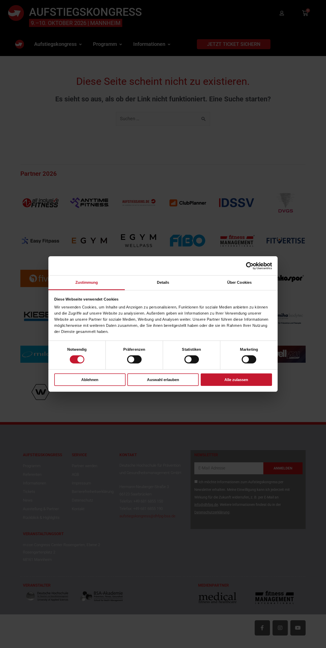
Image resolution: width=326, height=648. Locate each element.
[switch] (134, 359)
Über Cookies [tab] (239, 282)
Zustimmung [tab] (86, 282)
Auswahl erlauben (163, 379)
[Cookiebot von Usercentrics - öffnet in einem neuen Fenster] (249, 265)
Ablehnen (89, 379)
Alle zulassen (236, 379)
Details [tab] (163, 282)
